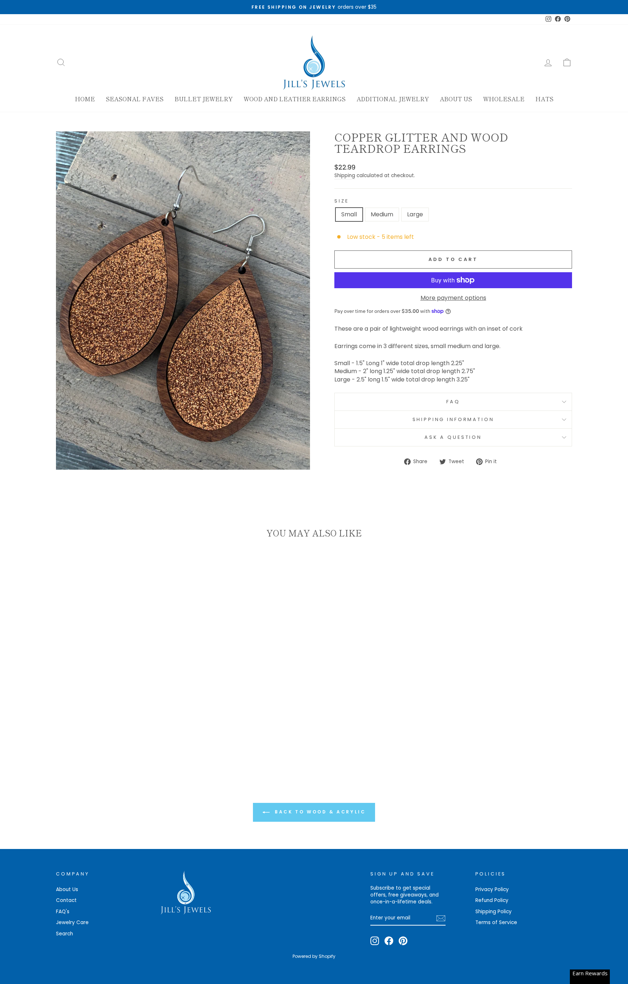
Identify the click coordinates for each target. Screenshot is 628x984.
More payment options (453, 298)
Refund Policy (491, 900)
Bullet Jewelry (203, 98)
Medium (382, 214)
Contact (66, 900)
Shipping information (453, 419)
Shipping (344, 175)
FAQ (453, 402)
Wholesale (503, 98)
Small (349, 214)
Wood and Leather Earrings (294, 98)
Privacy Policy (492, 889)
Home (85, 98)
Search (64, 933)
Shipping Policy (493, 911)
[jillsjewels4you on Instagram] (374, 940)
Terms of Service (496, 922)
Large (415, 214)
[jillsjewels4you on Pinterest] (403, 940)
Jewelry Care (72, 922)
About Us (456, 98)
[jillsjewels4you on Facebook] (389, 940)
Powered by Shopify (314, 956)
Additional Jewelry (393, 98)
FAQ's (62, 911)
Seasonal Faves (135, 98)
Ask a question (453, 437)
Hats (544, 98)
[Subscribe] (441, 918)
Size (341, 201)
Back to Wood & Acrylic (319, 812)
